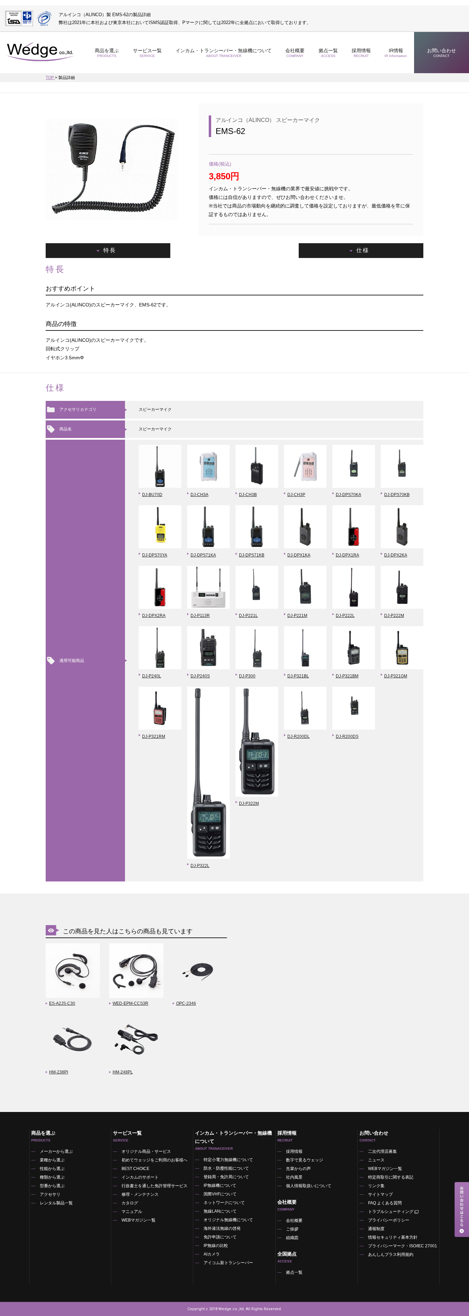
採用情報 (361, 53)
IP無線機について (220, 1185)
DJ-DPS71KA (203, 555)
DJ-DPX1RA (347, 555)
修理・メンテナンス (140, 1194)
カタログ (130, 1203)
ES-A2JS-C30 (62, 1003)
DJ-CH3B (248, 494)
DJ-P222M (394, 615)
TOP (50, 77)
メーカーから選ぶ (56, 1151)
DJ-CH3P (296, 494)
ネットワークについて (224, 1202)
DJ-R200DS (347, 736)
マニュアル (132, 1211)
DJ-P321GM (395, 676)
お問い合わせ (441, 53)
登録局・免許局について (226, 1176)
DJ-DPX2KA (395, 555)
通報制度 (376, 1228)
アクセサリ (50, 1194)
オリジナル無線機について (228, 1219)
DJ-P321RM (153, 736)
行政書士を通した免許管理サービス (154, 1185)
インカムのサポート (140, 1177)
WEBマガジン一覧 (139, 1220)
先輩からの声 (298, 1168)
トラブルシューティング (390, 1211)
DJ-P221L (248, 615)
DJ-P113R (200, 615)
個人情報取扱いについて (308, 1185)
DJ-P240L (151, 676)
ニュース (376, 1160)
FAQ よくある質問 (385, 1203)
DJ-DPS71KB (251, 555)
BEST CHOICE (135, 1168)
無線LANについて (220, 1211)
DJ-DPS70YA (154, 555)
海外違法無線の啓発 (222, 1228)
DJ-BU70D (152, 494)
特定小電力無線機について (228, 1159)
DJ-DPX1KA (298, 555)
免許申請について (220, 1237)
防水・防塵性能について (226, 1168)
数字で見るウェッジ (304, 1160)
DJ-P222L (345, 615)
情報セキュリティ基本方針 (392, 1237)
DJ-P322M (249, 803)
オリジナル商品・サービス (146, 1151)
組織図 (292, 1237)
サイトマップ (380, 1194)
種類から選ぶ (52, 1177)
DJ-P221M (297, 615)
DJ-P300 (247, 676)
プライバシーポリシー (388, 1220)
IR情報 (396, 53)
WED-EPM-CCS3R (130, 1003)
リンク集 (376, 1185)
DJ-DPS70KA (348, 494)
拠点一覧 (328, 53)
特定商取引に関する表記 (390, 1177)
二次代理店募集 (382, 1151)
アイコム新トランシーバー (228, 1262)
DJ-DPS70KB (397, 494)
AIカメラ (212, 1254)
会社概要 (294, 1220)
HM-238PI (58, 1072)
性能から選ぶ (52, 1168)
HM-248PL (123, 1072)
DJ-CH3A (199, 494)
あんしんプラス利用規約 (390, 1254)
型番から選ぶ (52, 1185)
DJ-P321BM (347, 676)
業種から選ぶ (52, 1160)
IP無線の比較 (216, 1245)
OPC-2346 (186, 1003)
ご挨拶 (292, 1229)
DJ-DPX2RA (153, 615)
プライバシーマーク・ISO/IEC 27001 (402, 1246)
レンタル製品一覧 (56, 1203)
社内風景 (294, 1177)
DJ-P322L (200, 865)
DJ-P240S (200, 676)
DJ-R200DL (298, 736)
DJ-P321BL (298, 676)
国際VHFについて (220, 1194)
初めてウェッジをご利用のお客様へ (154, 1160)
